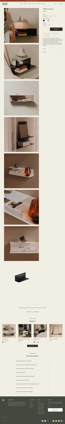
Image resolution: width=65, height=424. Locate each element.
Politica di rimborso (41, 405)
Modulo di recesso (41, 413)
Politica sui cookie (41, 408)
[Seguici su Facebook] (2, 417)
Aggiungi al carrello (56, 29)
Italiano (55, 3)
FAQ (38, 402)
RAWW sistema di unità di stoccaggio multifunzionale (24, 339)
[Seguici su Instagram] (5, 417)
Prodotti (21, 3)
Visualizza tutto (32, 345)
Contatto (31, 407)
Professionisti (39, 3)
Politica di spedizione (41, 403)
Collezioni (29, 3)
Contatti (43, 3)
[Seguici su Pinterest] (8, 417)
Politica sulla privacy (41, 407)
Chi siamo (33, 3)
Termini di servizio (41, 410)
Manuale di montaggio (41, 412)
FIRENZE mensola (5, 339)
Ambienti (25, 3)
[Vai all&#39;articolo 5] (2, 212)
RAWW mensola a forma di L (53, 339)
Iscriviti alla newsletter (55, 410)
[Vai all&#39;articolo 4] (2, 211)
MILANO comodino (37, 339)
